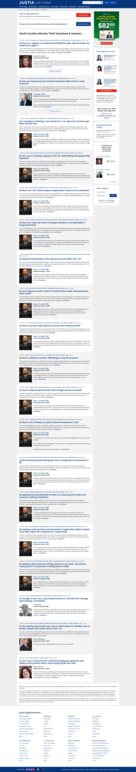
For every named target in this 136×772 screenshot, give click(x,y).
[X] (40, 769)
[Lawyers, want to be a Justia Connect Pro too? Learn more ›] (47, 134)
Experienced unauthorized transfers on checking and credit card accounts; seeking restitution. (52, 495)
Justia (20, 9)
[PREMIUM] (25, 139)
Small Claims (63, 623)
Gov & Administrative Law (43, 254)
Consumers (99, 130)
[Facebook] (31, 769)
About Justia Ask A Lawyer (104, 126)
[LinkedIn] (27, 769)
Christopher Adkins (103, 170)
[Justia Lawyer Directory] (43, 769)
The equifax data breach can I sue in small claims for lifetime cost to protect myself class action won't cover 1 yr (54, 627)
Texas (45, 758)
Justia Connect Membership (100, 743)
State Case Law (48, 748)
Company (81, 769)
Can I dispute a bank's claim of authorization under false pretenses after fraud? (53, 292)
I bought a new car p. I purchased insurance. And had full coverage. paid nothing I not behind (53, 599)
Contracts (50, 153)
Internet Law (42, 323)
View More (67, 52)
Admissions (95, 721)
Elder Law (32, 254)
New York (46, 756)
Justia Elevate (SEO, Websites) (101, 751)
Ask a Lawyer (33, 6)
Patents (70, 753)
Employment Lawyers (25, 726)
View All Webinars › (106, 90)
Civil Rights (42, 526)
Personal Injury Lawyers (26, 734)
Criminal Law (33, 219)
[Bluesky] (38, 769)
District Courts (23, 756)
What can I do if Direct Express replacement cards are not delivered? (55, 190)
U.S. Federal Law (25, 741)
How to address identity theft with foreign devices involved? (52, 390)
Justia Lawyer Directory (99, 745)
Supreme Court (23, 751)
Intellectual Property (62, 526)
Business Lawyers (24, 721)
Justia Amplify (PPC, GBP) (99, 753)
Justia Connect (66, 769)
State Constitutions (49, 743)
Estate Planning (48, 729)
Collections (53, 78)
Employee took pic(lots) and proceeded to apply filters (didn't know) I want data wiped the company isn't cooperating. (54, 530)
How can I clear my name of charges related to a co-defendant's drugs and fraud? (52, 223)
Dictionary (95, 719)
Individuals (47, 716)
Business (71, 716)
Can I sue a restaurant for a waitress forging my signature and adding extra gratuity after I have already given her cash (51, 661)
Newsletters (72, 6)
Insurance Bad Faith (45, 40)
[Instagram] (33, 769)
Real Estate (71, 731)
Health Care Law (56, 254)
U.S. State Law (49, 741)
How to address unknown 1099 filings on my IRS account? (50, 357)
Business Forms (72, 748)
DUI (45, 726)
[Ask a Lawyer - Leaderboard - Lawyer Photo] (99, 161)
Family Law (47, 731)
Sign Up (113, 2)
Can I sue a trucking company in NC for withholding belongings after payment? (54, 156)
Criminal (46, 721)
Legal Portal (74, 769)
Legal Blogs (71, 745)
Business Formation (74, 719)
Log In (107, 2)
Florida (46, 753)
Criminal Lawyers (24, 724)
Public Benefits (66, 40)
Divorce (46, 724)
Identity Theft (55, 40)
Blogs (94, 731)
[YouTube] (29, 769)
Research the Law (44, 6)
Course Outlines (97, 726)
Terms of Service (93, 769)
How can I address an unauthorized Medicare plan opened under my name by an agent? (54, 44)
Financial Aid (96, 724)
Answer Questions (83, 24)
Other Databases (74, 741)
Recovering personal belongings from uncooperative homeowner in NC (54, 461)
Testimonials (96, 758)
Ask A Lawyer (27, 9)
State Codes (47, 745)
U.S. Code (22, 745)
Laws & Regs (64, 6)
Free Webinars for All (105, 51)
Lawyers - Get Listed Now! (107, 200)
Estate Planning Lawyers (26, 729)
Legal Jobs (71, 743)
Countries (71, 758)
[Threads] (36, 769)
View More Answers (55, 71)
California (46, 751)
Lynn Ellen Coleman (103, 156)
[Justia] (26, 2)
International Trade (74, 729)
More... (21, 736)
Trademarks (71, 756)
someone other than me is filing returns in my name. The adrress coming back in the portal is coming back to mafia (52, 565)
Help (86, 769)
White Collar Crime (43, 219)
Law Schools (54, 6)
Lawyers (98, 134)
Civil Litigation (34, 153)
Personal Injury (51, 457)
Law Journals (96, 729)
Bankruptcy (47, 719)
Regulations (22, 748)
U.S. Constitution (24, 743)
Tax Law (32, 355)
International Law (60, 561)
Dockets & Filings (24, 758)
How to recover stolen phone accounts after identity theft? (51, 325)
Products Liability (44, 623)
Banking (51, 288)
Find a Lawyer (23, 6)
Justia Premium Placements (100, 748)
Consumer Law (34, 40)
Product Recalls (72, 751)
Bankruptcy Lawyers (25, 719)
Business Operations (74, 721)
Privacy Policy (103, 769)
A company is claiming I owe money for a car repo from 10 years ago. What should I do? (54, 122)
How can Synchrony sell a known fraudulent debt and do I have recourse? (52, 82)
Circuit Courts (23, 753)
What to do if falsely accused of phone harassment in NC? (50, 422)
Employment (71, 724)
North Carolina (35, 9)
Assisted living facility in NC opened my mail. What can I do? (51, 258)
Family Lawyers (23, 731)
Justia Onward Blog (98, 756)
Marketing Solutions (84, 6)
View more (113, 182)
